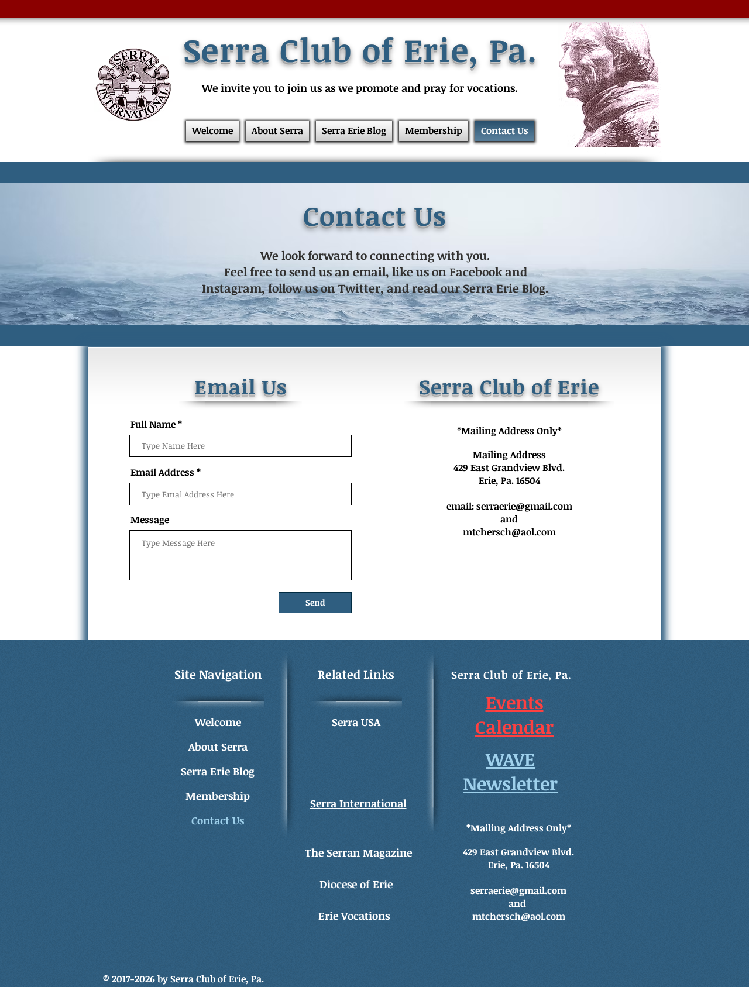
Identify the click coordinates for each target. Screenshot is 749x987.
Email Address (162, 472)
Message (149, 519)
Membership (217, 796)
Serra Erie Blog (218, 771)
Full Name (153, 424)
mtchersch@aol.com (509, 531)
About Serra (218, 747)
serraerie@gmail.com (524, 506)
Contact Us (217, 820)
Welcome (218, 722)
